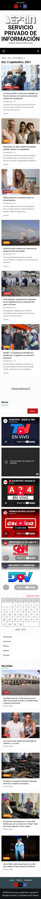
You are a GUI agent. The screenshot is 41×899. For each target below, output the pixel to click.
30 (20, 624)
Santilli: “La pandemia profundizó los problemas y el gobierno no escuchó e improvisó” (18, 355)
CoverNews (22, 895)
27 (4, 624)
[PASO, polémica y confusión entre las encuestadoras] (20, 182)
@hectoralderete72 (20, 388)
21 (10, 619)
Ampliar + (6, 113)
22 (15, 619)
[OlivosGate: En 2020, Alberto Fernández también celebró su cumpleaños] (20, 131)
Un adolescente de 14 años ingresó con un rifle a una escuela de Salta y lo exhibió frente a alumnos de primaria (20, 700)
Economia (7, 293)
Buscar (4, 402)
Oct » (23, 629)
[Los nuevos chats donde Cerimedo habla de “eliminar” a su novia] (20, 725)
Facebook (28, 880)
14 (10, 614)
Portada (6, 655)
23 (20, 619)
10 (26, 609)
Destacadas (7, 87)
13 (4, 614)
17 (26, 614)
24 (26, 619)
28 (10, 624)
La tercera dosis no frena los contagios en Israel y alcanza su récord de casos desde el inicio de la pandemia (20, 96)
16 (20, 614)
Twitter (19, 880)
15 (15, 614)
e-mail (11, 880)
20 (4, 619)
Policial (16, 87)
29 (15, 624)
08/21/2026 (9, 706)
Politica (6, 141)
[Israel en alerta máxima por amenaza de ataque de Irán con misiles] (20, 233)
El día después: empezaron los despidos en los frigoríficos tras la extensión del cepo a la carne (19, 302)
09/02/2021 (9, 101)
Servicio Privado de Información (20, 33)
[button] (3, 51)
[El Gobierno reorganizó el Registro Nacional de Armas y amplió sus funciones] (20, 765)
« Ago (17, 629)
